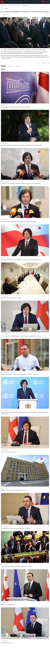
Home (2, 8)
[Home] (2, 2)
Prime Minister (18, 66)
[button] (4, 5)
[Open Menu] (48, 2)
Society (3, 66)
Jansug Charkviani (10, 66)
